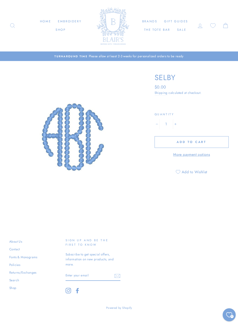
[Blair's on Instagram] (68, 290)
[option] (119, 56)
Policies (14, 264)
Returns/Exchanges (22, 272)
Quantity (164, 114)
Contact (14, 249)
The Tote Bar (157, 29)
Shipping (161, 92)
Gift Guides (176, 21)
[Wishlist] (213, 25)
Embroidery (69, 21)
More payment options (191, 154)
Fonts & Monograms (23, 257)
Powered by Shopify (119, 308)
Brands (149, 21)
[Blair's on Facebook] (77, 290)
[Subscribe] (117, 276)
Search (14, 280)
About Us (15, 241)
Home (45, 21)
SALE (181, 29)
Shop (61, 29)
